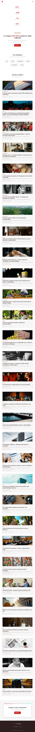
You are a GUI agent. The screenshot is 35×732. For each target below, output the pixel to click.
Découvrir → (17, 45)
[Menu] (33, 1)
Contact (20, 726)
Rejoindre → (17, 712)
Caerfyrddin (18, 723)
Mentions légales (15, 726)
